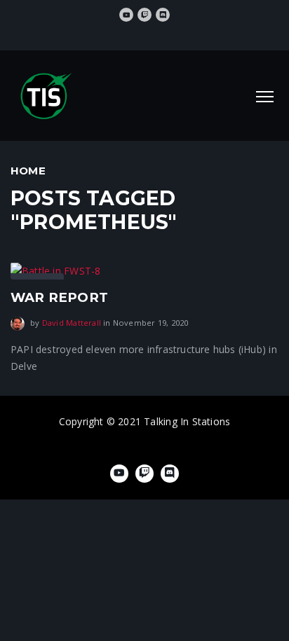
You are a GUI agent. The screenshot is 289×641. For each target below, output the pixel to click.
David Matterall (71, 322)
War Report (59, 297)
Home (28, 170)
